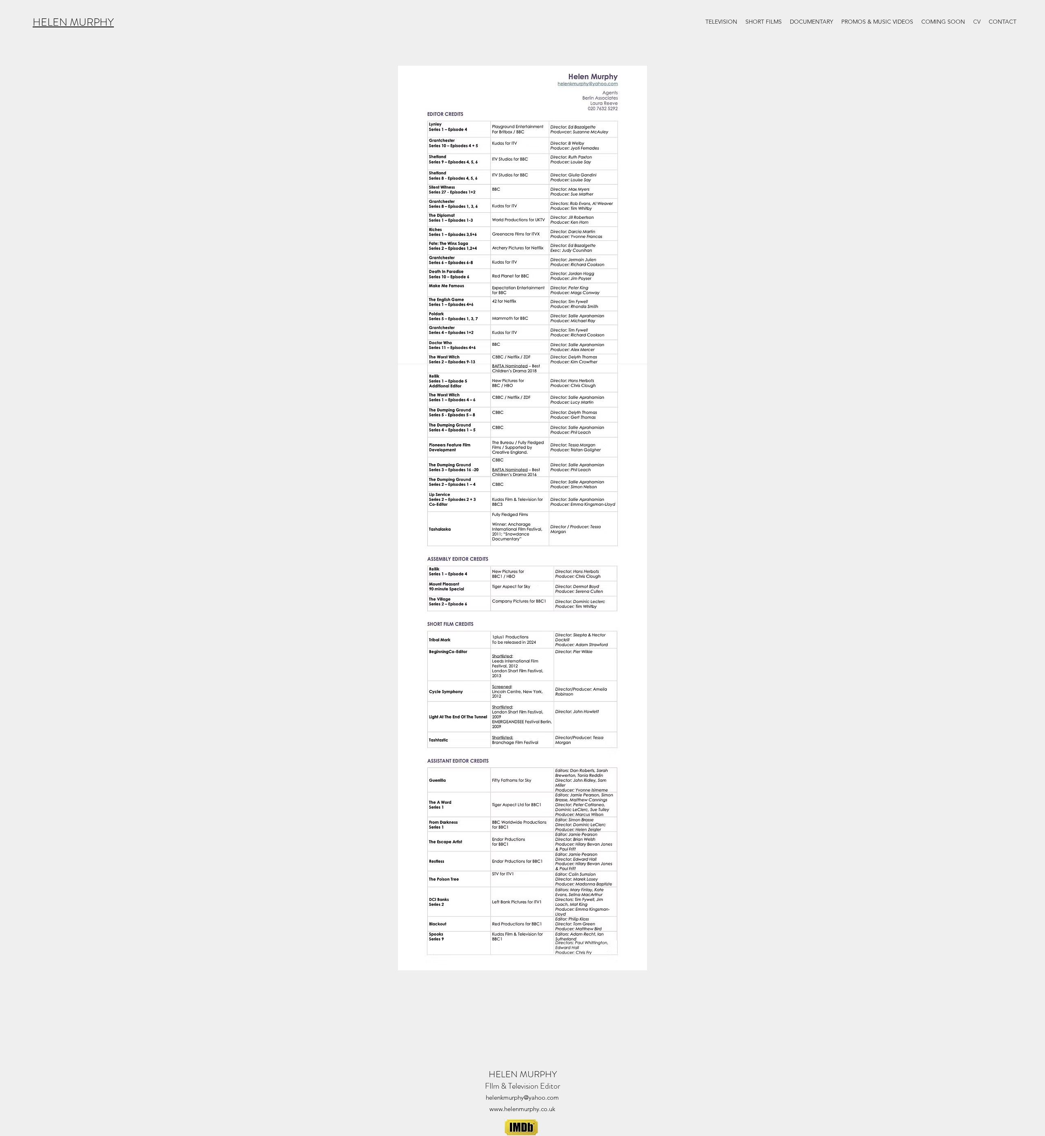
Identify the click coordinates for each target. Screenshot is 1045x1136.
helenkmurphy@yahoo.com (522, 1097)
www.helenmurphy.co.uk (522, 1109)
